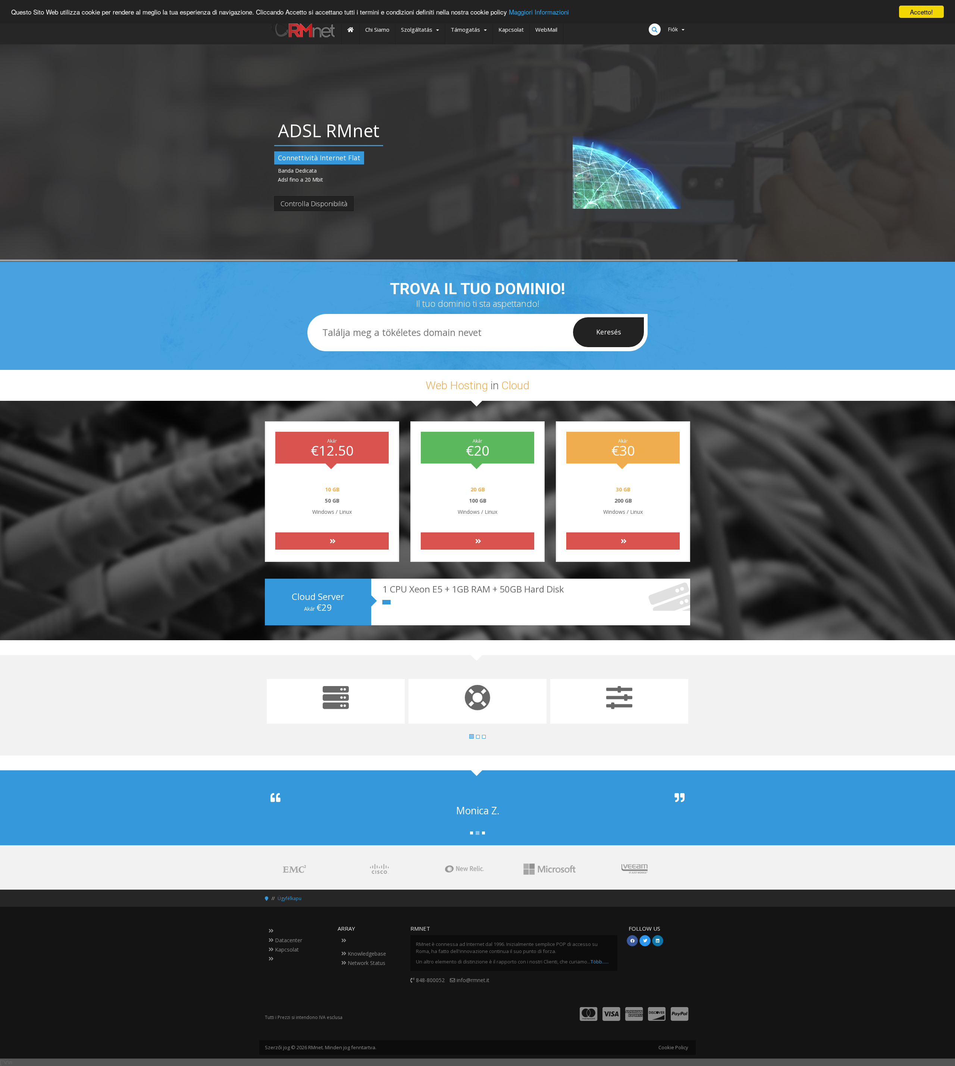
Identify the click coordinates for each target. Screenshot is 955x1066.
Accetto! (921, 11)
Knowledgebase (366, 953)
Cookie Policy (673, 1047)
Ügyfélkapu (289, 898)
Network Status (365, 962)
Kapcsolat (286, 949)
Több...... (600, 961)
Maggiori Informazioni (539, 12)
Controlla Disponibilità (314, 203)
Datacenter (287, 940)
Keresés (608, 331)
